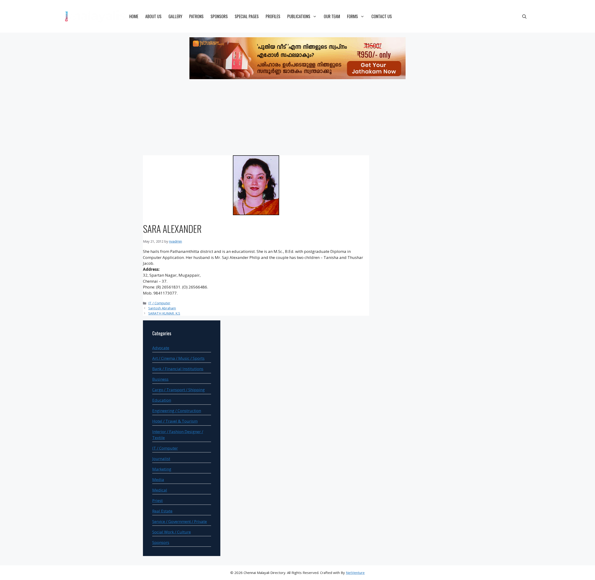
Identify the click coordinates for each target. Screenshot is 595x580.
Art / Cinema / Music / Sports (178, 358)
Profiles (273, 16)
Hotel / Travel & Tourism (175, 421)
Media (158, 479)
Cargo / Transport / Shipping (178, 389)
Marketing (161, 469)
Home (133, 16)
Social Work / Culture (171, 532)
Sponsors (219, 16)
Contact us (381, 16)
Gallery (175, 16)
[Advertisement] (297, 118)
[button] (524, 16)
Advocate (160, 347)
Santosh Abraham (162, 308)
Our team (332, 16)
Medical (159, 490)
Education (161, 400)
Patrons (196, 16)
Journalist (161, 458)
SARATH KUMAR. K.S (164, 313)
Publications (298, 16)
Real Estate (162, 511)
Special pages (247, 16)
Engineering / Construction (176, 410)
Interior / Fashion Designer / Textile (177, 434)
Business (160, 379)
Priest (157, 500)
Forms (352, 16)
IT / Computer (159, 303)
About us (153, 16)
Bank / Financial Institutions (177, 368)
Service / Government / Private (179, 521)
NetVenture (355, 572)
